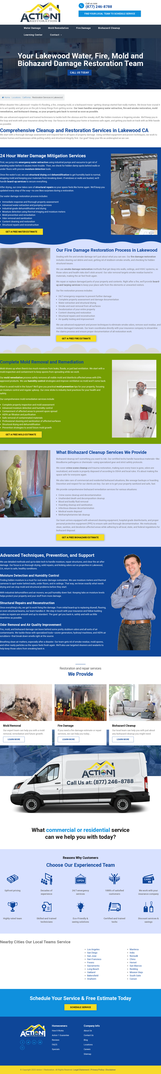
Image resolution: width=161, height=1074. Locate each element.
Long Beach (93, 968)
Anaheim (91, 978)
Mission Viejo (136, 972)
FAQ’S (54, 1044)
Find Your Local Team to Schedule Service (109, 13)
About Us (88, 1030)
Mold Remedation (58, 28)
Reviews (55, 1040)
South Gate (135, 975)
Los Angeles (93, 949)
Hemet (133, 962)
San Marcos (136, 965)
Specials (55, 1049)
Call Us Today (79, 72)
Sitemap (87, 1054)
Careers (87, 1049)
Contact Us (88, 1035)
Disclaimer (111, 1070)
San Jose (91, 955)
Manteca (134, 949)
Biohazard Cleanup (109, 28)
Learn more (14, 739)
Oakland (91, 972)
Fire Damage (83, 28)
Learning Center (33, 34)
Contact (54, 34)
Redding (134, 968)
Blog (86, 1040)
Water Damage (32, 28)
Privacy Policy (97, 1070)
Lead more (122, 739)
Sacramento (93, 965)
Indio (132, 952)
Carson (133, 978)
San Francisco (94, 959)
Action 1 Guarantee (60, 1035)
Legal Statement (81, 1070)
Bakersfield (92, 975)
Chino (132, 959)
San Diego (92, 952)
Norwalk (134, 955)
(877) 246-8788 (99, 7)
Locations (88, 1044)
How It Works (58, 1030)
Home (7, 97)
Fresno (90, 962)
